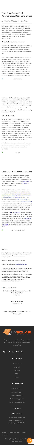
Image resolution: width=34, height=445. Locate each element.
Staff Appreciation (11, 276)
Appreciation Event (8, 268)
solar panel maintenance (23, 199)
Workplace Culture (6, 279)
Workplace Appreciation (24, 277)
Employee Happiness (13, 271)
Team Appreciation (21, 276)
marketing (7, 21)
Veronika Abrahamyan (21, 264)
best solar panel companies (21, 193)
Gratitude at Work (6, 274)
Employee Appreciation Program (16, 269)
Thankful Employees (13, 277)
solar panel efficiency (26, 201)
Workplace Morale (15, 279)
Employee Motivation (23, 271)
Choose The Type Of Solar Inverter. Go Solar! (17, 312)
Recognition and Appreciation (18, 274)
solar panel (26, 181)
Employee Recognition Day (8, 273)
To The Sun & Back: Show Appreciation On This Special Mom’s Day (17, 292)
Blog (27, 21)
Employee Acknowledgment (20, 268)
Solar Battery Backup (17, 301)
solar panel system (15, 212)
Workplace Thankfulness (14, 280)
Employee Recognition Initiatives (23, 273)
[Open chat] (29, 440)
